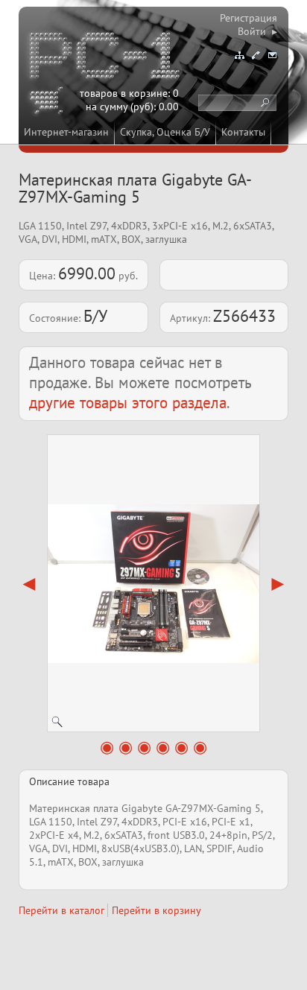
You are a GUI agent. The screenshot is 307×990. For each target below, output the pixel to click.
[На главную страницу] (106, 58)
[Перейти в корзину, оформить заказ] (48, 103)
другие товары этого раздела (128, 403)
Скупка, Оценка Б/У (165, 132)
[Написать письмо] (272, 55)
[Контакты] (255, 55)
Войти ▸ (257, 31)
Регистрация (248, 18)
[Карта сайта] (239, 55)
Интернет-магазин (66, 132)
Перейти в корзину (156, 910)
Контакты (243, 132)
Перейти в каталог (61, 910)
